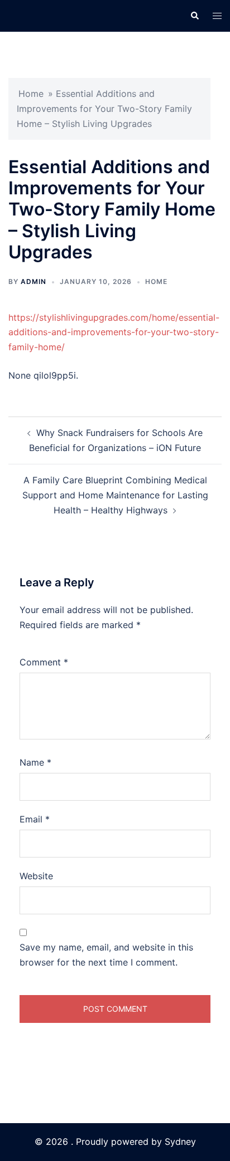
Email (35, 819)
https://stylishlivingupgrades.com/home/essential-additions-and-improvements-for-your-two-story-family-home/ (113, 332)
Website (36, 875)
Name (35, 762)
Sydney (180, 1141)
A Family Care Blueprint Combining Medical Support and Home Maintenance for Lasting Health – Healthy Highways (115, 495)
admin (33, 281)
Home (31, 93)
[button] (194, 15)
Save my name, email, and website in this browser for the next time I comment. (106, 955)
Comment (44, 662)
